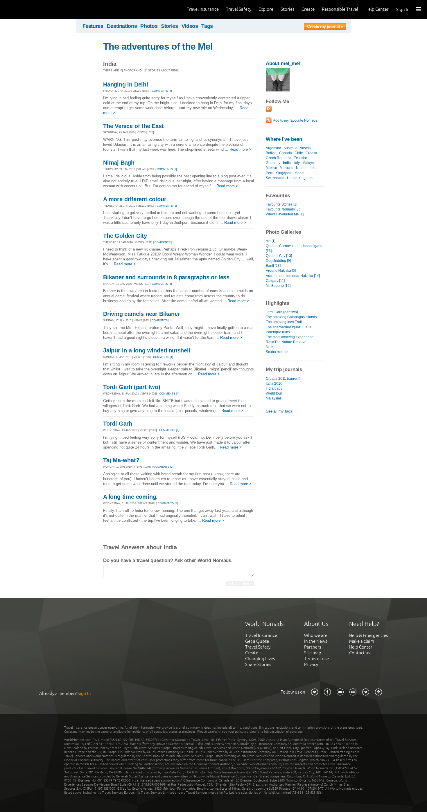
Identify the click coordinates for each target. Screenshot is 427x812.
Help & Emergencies (368, 635)
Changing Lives (260, 658)
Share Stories (258, 664)
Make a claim (361, 641)
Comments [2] (169, 430)
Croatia (311, 153)
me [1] (270, 241)
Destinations (122, 26)
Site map (312, 652)
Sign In (403, 9)
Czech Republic (278, 158)
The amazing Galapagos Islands (291, 317)
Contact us (359, 652)
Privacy (311, 664)
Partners (312, 646)
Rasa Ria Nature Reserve (286, 342)
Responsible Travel (340, 9)
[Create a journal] (325, 27)
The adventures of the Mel (158, 46)
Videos (190, 26)
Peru (269, 173)
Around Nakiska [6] (281, 271)
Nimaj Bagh (118, 162)
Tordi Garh (117, 423)
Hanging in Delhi (125, 84)
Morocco (286, 168)
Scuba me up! (277, 352)
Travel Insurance (203, 9)
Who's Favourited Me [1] (285, 214)
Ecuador (300, 158)
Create (308, 9)
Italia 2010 (274, 383)
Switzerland (275, 178)
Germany (273, 163)
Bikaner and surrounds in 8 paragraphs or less (166, 277)
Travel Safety (238, 9)
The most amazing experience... (291, 337)
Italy (296, 163)
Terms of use (316, 658)
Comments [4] (169, 393)
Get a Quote (257, 641)
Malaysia (309, 163)
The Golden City (125, 236)
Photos (148, 26)
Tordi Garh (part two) (131, 387)
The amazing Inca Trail (284, 322)
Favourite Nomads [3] (282, 209)
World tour (274, 393)
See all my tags (279, 411)
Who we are (315, 635)
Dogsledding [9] (278, 261)
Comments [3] (162, 90)
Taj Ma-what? (121, 460)
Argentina (273, 148)
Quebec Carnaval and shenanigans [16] (294, 248)
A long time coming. (130, 497)
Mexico (271, 168)
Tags (207, 26)
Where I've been (284, 139)
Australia (290, 148)
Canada (285, 153)
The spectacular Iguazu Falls (288, 327)
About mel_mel (283, 63)
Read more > (240, 149)
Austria (305, 148)
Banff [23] (273, 266)
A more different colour (134, 199)
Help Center (377, 9)
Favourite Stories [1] (281, 204)
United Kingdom (300, 178)
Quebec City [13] (279, 256)
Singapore (284, 173)
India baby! (274, 388)
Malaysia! (273, 398)
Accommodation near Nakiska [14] (293, 276)
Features (92, 26)
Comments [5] (168, 503)
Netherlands (305, 168)
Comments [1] (167, 169)
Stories (287, 9)
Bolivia (271, 153)
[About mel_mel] (278, 90)
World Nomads (30, 9)
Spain (299, 173)
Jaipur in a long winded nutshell (147, 350)
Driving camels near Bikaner (141, 314)
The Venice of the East (133, 126)
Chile (299, 153)
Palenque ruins (278, 332)
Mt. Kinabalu (276, 347)
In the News (315, 641)
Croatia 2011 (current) (283, 379)
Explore (266, 9)
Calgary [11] (275, 281)
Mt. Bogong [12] (278, 286)
